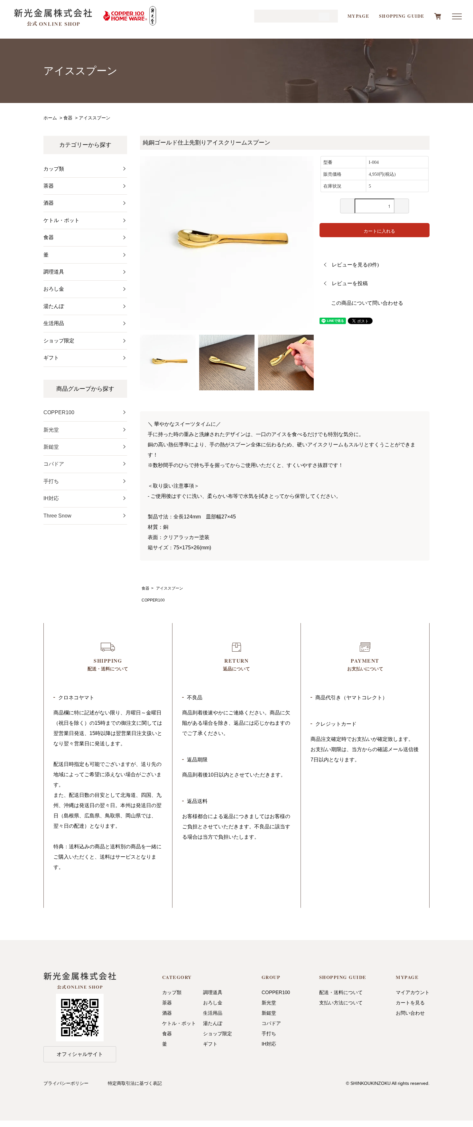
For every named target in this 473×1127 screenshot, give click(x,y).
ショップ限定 (217, 1033)
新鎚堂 (51, 447)
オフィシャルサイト (80, 1054)
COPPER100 (153, 600)
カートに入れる (379, 230)
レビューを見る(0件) (355, 264)
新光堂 (51, 430)
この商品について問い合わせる (367, 303)
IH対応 (51, 498)
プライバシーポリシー (65, 1083)
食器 (67, 117)
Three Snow (57, 515)
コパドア (53, 464)
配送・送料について (341, 992)
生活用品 (212, 1013)
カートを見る (410, 1002)
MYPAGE (358, 16)
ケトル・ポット (179, 1023)
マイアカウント (413, 992)
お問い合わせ (410, 1013)
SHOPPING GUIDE (401, 16)
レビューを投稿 (350, 283)
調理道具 (212, 992)
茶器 (167, 1002)
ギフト (210, 1044)
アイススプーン (94, 117)
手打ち (51, 481)
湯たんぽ (212, 1023)
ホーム (50, 117)
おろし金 (212, 1002)
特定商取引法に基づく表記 (135, 1083)
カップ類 (171, 992)
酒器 (167, 1013)
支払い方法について (341, 1002)
